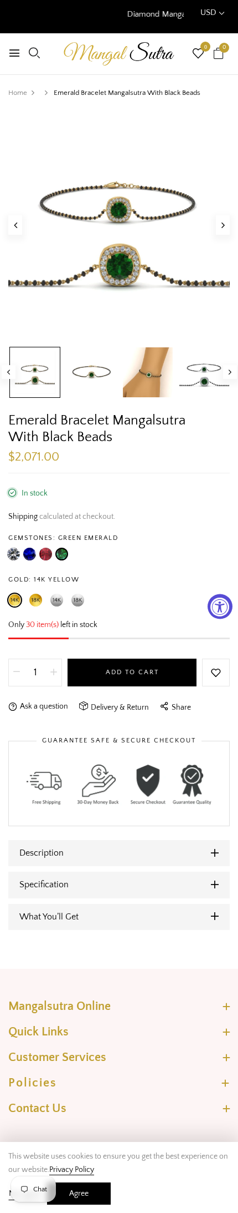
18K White (77, 600)
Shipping (23, 516)
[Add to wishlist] (216, 672)
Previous (8, 372)
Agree (79, 1193)
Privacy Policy (71, 1169)
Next (230, 372)
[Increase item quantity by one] (53, 672)
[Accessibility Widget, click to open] (220, 606)
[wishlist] (198, 55)
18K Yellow (35, 600)
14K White (56, 600)
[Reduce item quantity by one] (16, 672)
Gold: (43, 579)
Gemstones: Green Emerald (63, 538)
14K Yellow (14, 600)
